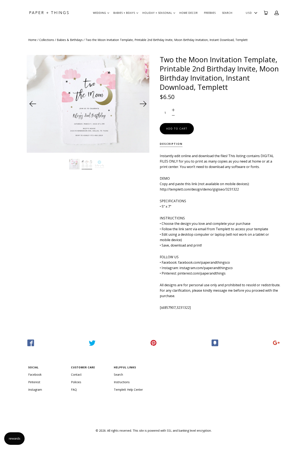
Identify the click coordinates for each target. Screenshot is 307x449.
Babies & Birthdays (70, 40)
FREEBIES (210, 13)
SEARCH (227, 13)
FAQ (74, 390)
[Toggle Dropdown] (108, 13)
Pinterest (34, 382)
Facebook (35, 374)
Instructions (122, 382)
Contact (76, 374)
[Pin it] (153, 343)
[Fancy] (215, 343)
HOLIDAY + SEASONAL (157, 13)
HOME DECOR (188, 13)
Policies (76, 382)
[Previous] (33, 104)
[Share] (30, 343)
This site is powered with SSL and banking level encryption (172, 430)
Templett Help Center (128, 390)
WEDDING (99, 13)
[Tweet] (92, 343)
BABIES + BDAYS (124, 13)
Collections (46, 40)
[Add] (276, 343)
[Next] (143, 104)
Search (118, 374)
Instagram (35, 390)
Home (32, 40)
